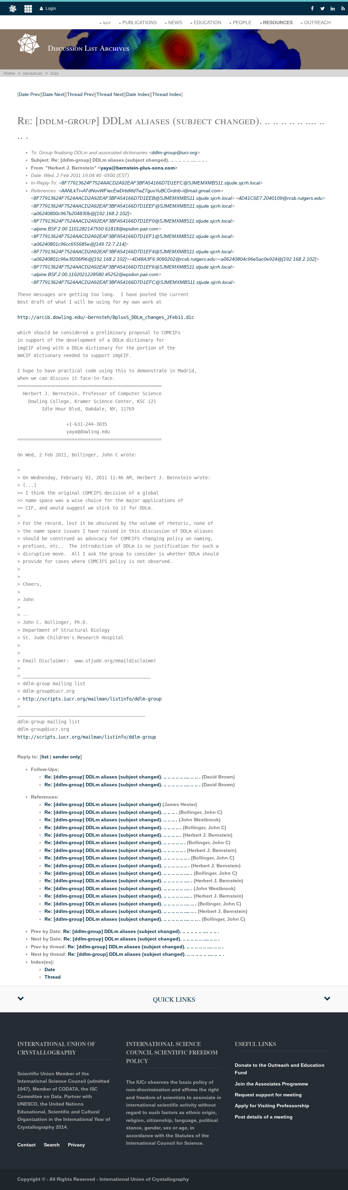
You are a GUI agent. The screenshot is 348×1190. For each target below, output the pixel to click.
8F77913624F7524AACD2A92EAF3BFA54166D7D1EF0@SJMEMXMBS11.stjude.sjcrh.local (132, 221)
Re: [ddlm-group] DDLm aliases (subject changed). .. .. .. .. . (113, 827)
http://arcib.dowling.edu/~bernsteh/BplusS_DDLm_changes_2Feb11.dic (105, 317)
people (242, 22)
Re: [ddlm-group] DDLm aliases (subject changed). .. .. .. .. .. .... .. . (120, 903)
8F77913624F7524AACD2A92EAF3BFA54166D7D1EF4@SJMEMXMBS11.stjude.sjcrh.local (132, 251)
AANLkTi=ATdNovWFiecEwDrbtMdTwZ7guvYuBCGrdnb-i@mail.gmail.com (141, 190)
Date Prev (29, 94)
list (45, 756)
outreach (317, 22)
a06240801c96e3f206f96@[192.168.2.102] (80, 259)
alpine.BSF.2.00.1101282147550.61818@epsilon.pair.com (96, 228)
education (207, 22)
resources (278, 22)
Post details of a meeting (264, 1117)
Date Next (53, 94)
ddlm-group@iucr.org (174, 152)
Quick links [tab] (174, 999)
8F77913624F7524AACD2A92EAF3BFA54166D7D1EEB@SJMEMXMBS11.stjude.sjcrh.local (133, 198)
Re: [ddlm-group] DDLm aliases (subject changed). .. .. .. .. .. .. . (117, 858)
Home (9, 73)
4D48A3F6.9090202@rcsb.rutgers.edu (173, 259)
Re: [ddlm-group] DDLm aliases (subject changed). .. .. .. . (111, 812)
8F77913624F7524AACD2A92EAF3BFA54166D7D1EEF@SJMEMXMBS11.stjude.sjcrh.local (133, 206)
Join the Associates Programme (271, 1084)
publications (139, 22)
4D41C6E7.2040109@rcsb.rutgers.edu (281, 198)
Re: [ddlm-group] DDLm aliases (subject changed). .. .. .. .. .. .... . (118, 873)
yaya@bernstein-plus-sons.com (138, 168)
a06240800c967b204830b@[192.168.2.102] (81, 213)
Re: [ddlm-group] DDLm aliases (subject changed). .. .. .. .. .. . (115, 842)
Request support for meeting (268, 1094)
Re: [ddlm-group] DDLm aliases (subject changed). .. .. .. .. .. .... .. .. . (123, 776)
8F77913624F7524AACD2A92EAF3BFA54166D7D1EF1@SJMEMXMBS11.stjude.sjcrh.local (132, 236)
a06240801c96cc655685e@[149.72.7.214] (80, 244)
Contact (26, 1144)
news (175, 22)
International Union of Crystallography (144, 1179)
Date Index (138, 94)
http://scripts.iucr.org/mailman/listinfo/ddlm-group (92, 699)
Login (51, 8)
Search (52, 1144)
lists (55, 73)
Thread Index (166, 94)
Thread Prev (80, 94)
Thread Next (110, 94)
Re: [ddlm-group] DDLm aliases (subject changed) (103, 804)
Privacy (76, 1144)
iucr (107, 22)
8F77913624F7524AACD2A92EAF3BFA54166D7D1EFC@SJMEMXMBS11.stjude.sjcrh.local (161, 183)
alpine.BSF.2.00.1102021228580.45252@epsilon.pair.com (96, 274)
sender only (66, 756)
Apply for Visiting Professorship (272, 1105)
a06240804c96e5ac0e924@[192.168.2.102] (268, 259)
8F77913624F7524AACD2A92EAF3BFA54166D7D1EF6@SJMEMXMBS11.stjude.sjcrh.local (132, 267)
